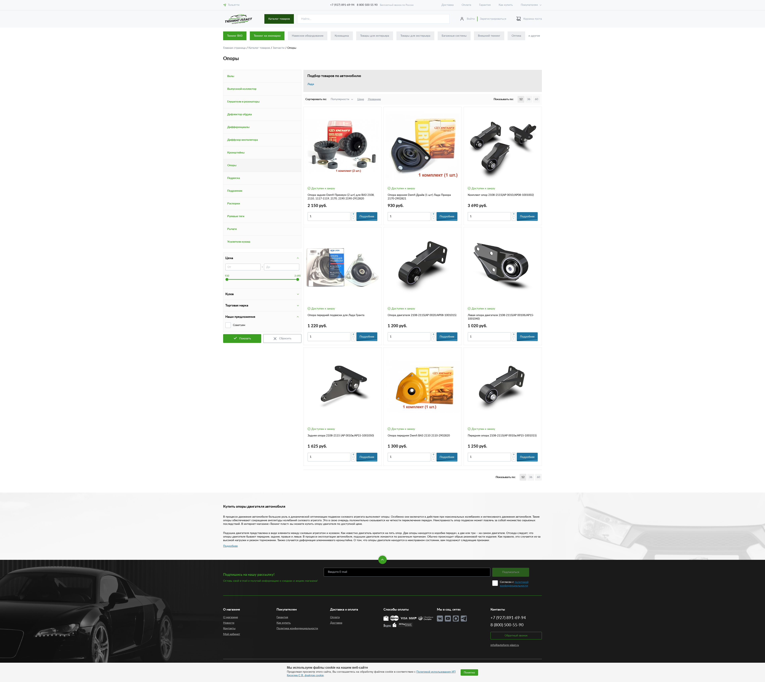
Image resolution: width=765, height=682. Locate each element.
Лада (310, 84)
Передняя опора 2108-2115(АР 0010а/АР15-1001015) (502, 435)
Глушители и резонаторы (243, 101)
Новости (228, 623)
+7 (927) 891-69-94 (342, 5)
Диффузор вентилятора (242, 140)
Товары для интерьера (374, 35)
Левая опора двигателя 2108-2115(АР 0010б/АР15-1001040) (501, 317)
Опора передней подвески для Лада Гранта (336, 315)
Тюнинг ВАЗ (234, 35)
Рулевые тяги (235, 216)
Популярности (340, 99)
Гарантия (485, 5)
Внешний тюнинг (489, 35)
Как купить (506, 5)
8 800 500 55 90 (367, 5)
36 (528, 99)
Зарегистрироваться (493, 19)
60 (536, 99)
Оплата (466, 5)
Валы (230, 76)
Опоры (231, 165)
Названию (374, 99)
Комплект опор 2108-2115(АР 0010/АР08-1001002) (501, 195)
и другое (534, 35)
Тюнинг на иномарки (267, 35)
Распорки (233, 203)
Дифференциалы (238, 127)
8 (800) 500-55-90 (507, 625)
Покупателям (529, 5)
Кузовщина (342, 35)
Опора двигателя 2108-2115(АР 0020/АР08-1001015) (422, 315)
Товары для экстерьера (415, 35)
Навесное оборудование (307, 35)
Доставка (447, 5)
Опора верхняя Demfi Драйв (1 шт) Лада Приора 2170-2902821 (419, 197)
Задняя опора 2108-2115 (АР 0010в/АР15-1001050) (341, 435)
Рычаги (232, 229)
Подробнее (230, 546)
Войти (471, 19)
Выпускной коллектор (241, 89)
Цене (360, 99)
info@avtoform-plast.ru (504, 645)
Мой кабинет (231, 634)
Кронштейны (235, 152)
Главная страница (234, 48)
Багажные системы (454, 35)
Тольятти (233, 5)
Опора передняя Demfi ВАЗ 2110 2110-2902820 (419, 435)
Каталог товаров (279, 19)
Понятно (469, 672)
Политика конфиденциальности (297, 628)
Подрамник (234, 190)
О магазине (230, 617)
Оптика (516, 35)
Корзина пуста (532, 19)
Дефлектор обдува (239, 114)
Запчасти (279, 48)
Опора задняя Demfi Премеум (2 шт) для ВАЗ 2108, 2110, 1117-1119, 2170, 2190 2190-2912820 (341, 197)
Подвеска (233, 178)
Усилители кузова (238, 241)
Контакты (229, 628)
